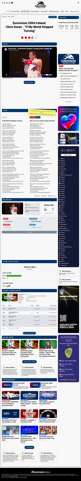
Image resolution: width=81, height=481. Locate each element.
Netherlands (63, 228)
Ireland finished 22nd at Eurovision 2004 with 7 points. (42, 112)
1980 (42, 296)
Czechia (62, 185)
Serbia (62, 245)
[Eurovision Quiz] (68, 353)
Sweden (62, 255)
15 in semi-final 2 (52, 320)
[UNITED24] (68, 309)
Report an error (52, 195)
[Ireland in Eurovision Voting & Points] (10, 297)
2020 (4, 328)
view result (68, 101)
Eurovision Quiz (68, 339)
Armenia (62, 162)
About (3, 477)
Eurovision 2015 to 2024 (66, 375)
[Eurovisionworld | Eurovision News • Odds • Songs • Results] (40, 4)
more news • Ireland (29, 361)
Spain (62, 253)
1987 (39, 296)
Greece (62, 199)
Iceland (62, 204)
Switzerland (63, 257)
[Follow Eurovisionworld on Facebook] (2, 3)
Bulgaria (62, 177)
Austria (62, 167)
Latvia (62, 212)
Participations (22, 294)
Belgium (62, 173)
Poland (62, 234)
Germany (62, 197)
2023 (4, 316)
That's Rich (11, 321)
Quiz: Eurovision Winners (65, 370)
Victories (21, 296)
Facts (66, 11)
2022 (4, 320)
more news (29, 447)
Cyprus (62, 183)
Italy (61, 210)
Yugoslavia (63, 265)
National (54, 11)
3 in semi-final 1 (52, 312)
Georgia (62, 195)
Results (25, 11)
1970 (45, 296)
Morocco (62, 226)
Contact (6, 477)
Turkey (62, 259)
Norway (62, 232)
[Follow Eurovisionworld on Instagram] (4, 3)
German (38, 117)
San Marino (63, 242)
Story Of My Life (13, 328)
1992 (37, 296)
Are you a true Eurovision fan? (68, 344)
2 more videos (29, 82)
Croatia (62, 181)
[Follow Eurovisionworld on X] (7, 3)
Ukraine (62, 261)
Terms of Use (11, 477)
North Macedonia (65, 230)
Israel (62, 208)
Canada (62, 179)
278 (38, 312)
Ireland (62, 206)
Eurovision (4, 16)
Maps (11, 324)
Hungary (62, 201)
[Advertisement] (29, 97)
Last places (21, 297)
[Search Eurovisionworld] (7, 11)
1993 (34, 296)
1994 (31, 296)
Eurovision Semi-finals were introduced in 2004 (68, 281)
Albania (62, 158)
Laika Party (11, 309)
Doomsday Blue (13, 313)
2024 (4, 312)
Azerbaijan (63, 169)
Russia (62, 240)
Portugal (62, 236)
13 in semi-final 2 (52, 308)
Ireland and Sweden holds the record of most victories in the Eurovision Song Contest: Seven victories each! (47, 370)
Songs (35, 11)
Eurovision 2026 (68, 110)
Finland (62, 191)
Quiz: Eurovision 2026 (68, 361)
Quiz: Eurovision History (65, 365)
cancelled (54, 328)
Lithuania (62, 214)
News (15, 11)
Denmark (62, 187)
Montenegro (63, 224)
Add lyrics (44, 195)
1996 (29, 296)
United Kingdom (64, 263)
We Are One (12, 317)
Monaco (62, 222)
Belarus (62, 171)
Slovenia (62, 251)
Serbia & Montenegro (66, 247)
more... (20, 302)
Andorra (62, 160)
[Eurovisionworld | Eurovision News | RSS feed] (26, 477)
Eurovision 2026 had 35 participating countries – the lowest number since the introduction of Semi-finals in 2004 (28, 456)
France (62, 193)
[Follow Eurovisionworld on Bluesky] (12, 3)
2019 (31, 297)
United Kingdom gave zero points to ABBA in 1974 (67, 272)
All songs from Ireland (29, 333)
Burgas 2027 (44, 11)
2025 (4, 308)
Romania (62, 238)
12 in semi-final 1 (52, 316)
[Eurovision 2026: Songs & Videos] (68, 122)
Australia (62, 165)
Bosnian (32, 117)
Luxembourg (63, 216)
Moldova (62, 220)
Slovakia (62, 249)
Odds (62, 11)
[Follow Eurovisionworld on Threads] (9, 3)
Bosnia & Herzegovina (66, 175)
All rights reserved (14, 476)
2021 (29, 297)
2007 (34, 297)
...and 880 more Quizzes (67, 380)
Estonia (62, 189)
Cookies (17, 477)
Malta (62, 218)
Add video (37, 195)
